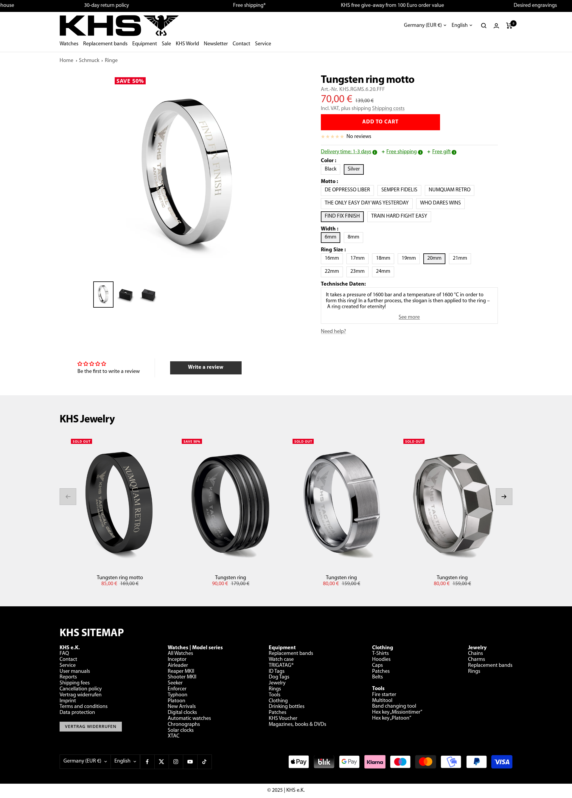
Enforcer (177, 689)
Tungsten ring (230, 578)
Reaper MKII (181, 671)
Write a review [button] (205, 367)
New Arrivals (182, 706)
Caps (377, 665)
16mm (334, 258)
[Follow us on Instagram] (176, 761)
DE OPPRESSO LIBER (349, 190)
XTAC (173, 736)
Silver (356, 169)
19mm (411, 258)
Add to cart (380, 122)
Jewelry (277, 683)
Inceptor (177, 659)
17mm (359, 258)
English (460, 25)
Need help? (333, 331)
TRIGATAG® (281, 665)
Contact (241, 44)
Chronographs (184, 724)
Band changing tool (394, 706)
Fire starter (384, 695)
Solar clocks (181, 730)
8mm (355, 237)
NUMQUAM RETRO (451, 190)
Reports (68, 677)
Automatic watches (189, 718)
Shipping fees (75, 683)
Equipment (144, 44)
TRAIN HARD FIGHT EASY (401, 216)
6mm (332, 237)
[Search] (483, 25)
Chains (475, 653)
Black (332, 169)
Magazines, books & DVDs (297, 724)
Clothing (278, 701)
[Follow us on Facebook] (147, 761)
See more (409, 317)
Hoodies (381, 659)
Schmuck (89, 60)
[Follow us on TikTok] (204, 761)
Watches (69, 44)
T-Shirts (380, 653)
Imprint (68, 701)
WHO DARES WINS (442, 203)
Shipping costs (388, 108)
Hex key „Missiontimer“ (397, 712)
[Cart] (509, 26)
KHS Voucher (283, 718)
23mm (359, 271)
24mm (385, 271)
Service (263, 44)
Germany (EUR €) (423, 25)
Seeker (175, 683)
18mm (385, 258)
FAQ (64, 653)
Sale (166, 44)
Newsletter (216, 44)
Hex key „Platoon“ (391, 718)
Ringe (111, 60)
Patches (277, 712)
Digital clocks (182, 712)
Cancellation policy (81, 689)
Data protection (77, 712)
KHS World (187, 44)
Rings (275, 689)
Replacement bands (105, 44)
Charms (476, 659)
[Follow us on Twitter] (161, 761)
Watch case (281, 659)
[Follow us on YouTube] (190, 761)
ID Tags (277, 671)
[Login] (496, 25)
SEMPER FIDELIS (401, 190)
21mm (462, 258)
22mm (334, 271)
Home (66, 60)
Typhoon (177, 695)
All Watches (180, 653)
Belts (377, 677)
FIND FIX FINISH (344, 216)
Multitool (382, 701)
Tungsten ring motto (120, 578)
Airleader (178, 665)
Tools (274, 695)
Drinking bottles (286, 706)
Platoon (176, 701)
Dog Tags (279, 677)
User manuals (75, 671)
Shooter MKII (182, 677)
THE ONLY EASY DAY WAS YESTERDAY (369, 203)
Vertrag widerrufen (81, 695)
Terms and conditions (84, 706)
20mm (436, 258)
